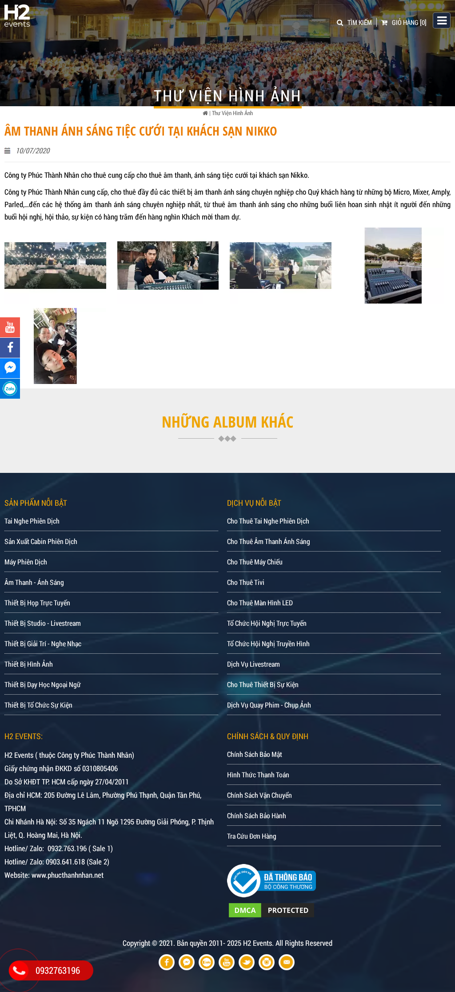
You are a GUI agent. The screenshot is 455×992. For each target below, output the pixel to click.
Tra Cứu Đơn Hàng (251, 835)
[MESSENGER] (10, 368)
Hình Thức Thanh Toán (258, 774)
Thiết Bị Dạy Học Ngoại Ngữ (42, 684)
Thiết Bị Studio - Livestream (42, 623)
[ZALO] (10, 389)
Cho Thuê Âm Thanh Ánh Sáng (268, 541)
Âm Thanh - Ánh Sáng (34, 582)
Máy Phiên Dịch (25, 561)
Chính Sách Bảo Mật (254, 754)
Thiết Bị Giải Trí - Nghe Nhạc (42, 643)
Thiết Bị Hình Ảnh (28, 663)
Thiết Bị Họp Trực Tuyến (37, 602)
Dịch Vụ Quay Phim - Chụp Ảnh (269, 704)
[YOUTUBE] (10, 327)
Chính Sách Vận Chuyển (259, 795)
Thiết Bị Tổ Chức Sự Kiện (38, 704)
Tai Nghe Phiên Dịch (32, 520)
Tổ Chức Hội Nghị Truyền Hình (268, 643)
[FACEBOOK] (10, 348)
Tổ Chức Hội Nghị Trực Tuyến (267, 623)
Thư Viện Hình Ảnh (232, 113)
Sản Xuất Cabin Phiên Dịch (40, 541)
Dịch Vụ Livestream (253, 663)
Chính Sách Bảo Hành (256, 815)
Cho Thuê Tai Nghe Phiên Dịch (268, 520)
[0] (409, 22)
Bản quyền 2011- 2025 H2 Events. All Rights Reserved (254, 943)
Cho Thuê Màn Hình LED (260, 602)
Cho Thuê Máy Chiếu (255, 561)
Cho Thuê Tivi (245, 582)
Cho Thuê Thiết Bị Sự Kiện (263, 684)
